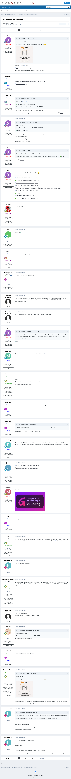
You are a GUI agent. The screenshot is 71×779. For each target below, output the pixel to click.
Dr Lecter (8, 374)
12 (30, 29)
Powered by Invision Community (35, 776)
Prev (6, 29)
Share (55, 24)
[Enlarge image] (45, 44)
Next (33, 29)
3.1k (9, 88)
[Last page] (36, 30)
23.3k (8, 47)
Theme (29, 775)
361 (9, 572)
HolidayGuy (8, 272)
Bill (8, 536)
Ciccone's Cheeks (8, 579)
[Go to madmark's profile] (8, 407)
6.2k (9, 386)
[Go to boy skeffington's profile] (8, 445)
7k (8, 638)
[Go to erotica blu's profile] (8, 631)
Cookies (41, 775)
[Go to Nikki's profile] (8, 256)
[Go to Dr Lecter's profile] (8, 379)
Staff (8, 10)
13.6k (8, 216)
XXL (8, 35)
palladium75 (8, 560)
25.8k (8, 263)
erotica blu (8, 626)
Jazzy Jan (8, 95)
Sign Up (67, 2)
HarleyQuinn (11, 23)
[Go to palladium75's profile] (8, 565)
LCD (8, 516)
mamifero (8, 351)
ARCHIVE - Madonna (20, 24)
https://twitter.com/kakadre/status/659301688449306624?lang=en (30, 81)
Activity (9, 7)
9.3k (9, 548)
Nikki (7, 251)
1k (8, 528)
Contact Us (35, 775)
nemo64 (8, 76)
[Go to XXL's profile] (8, 40)
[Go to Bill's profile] (8, 541)
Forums (3, 10)
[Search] (68, 7)
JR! (8, 229)
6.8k (9, 591)
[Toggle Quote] (17, 38)
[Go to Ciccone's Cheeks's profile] (8, 584)
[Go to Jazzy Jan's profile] (8, 100)
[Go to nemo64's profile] (8, 81)
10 (25, 29)
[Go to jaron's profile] (8, 468)
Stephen (8, 204)
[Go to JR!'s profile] (8, 234)
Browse (4, 7)
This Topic (63, 7)
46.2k (8, 107)
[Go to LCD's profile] (8, 521)
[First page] (3, 30)
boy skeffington (8, 440)
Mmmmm (8, 487)
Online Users (14, 10)
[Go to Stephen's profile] (8, 209)
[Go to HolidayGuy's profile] (8, 278)
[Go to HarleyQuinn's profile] (3, 24)
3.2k (9, 451)
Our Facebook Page (24, 10)
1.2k (9, 414)
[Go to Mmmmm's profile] (8, 492)
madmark (8, 402)
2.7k (9, 241)
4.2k (9, 363)
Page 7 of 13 (42, 29)
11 (27, 29)
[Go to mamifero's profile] (8, 356)
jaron (8, 463)
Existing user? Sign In (56, 2)
